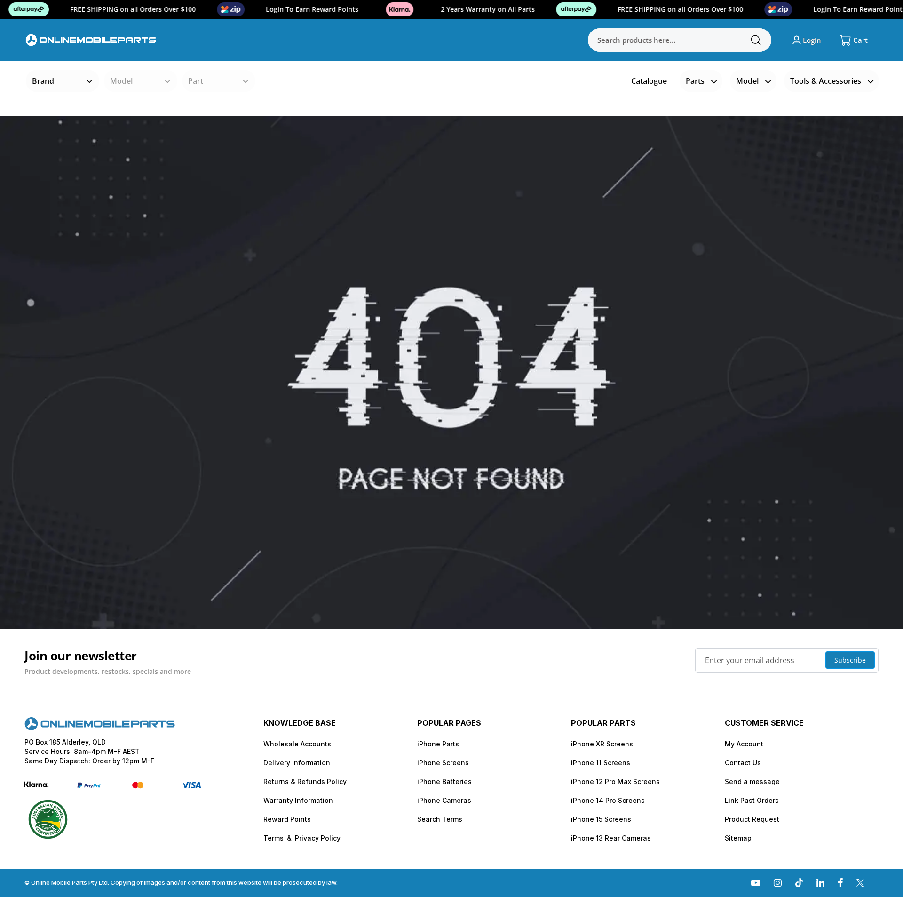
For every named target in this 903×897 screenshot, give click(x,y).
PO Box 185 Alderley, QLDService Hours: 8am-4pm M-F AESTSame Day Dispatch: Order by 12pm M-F (89, 751)
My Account (744, 744)
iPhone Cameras (444, 800)
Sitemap (738, 838)
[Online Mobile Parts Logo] (91, 40)
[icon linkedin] (820, 882)
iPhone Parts (438, 744)
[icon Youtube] (755, 882)
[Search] (755, 40)
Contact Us (743, 763)
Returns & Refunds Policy (305, 781)
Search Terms (439, 819)
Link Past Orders (752, 800)
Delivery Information (296, 763)
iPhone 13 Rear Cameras (611, 838)
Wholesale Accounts (297, 744)
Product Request (752, 819)
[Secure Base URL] (99, 727)
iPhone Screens (443, 763)
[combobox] (679, 40)
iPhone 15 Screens (601, 819)
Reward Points (287, 819)
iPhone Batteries (444, 781)
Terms (273, 838)
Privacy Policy (318, 838)
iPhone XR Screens (602, 744)
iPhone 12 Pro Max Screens (615, 781)
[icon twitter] (860, 882)
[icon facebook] (840, 882)
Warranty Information (298, 800)
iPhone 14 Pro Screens (608, 800)
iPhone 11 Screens (600, 763)
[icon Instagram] (778, 882)
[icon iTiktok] (799, 882)
